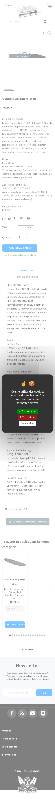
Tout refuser (28, 417)
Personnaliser (27, 423)
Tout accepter (28, 411)
